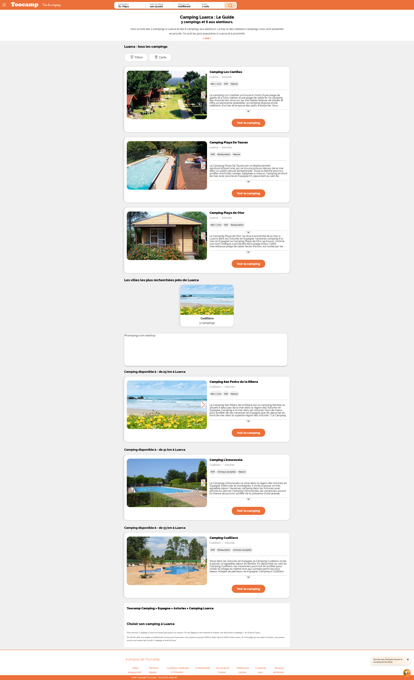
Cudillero (207, 318)
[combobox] (131, 6)
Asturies (227, 76)
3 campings (207, 323)
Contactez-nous (261, 670)
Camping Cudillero (224, 537)
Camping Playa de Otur (227, 212)
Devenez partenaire (278, 670)
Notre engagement (135, 670)
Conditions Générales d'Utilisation (178, 670)
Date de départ (156, 4)
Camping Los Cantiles (226, 72)
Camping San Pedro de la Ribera (234, 381)
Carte (162, 57)
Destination (123, 4)
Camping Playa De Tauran (229, 142)
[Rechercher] (230, 5)
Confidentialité (202, 668)
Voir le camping (248, 123)
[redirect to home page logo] (24, 5)
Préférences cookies (243, 670)
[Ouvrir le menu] (4, 5)
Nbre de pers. (184, 4)
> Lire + (207, 38)
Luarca (214, 76)
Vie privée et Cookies (222, 670)
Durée (204, 4)
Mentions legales (153, 670)
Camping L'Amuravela (226, 460)
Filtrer (139, 57)
